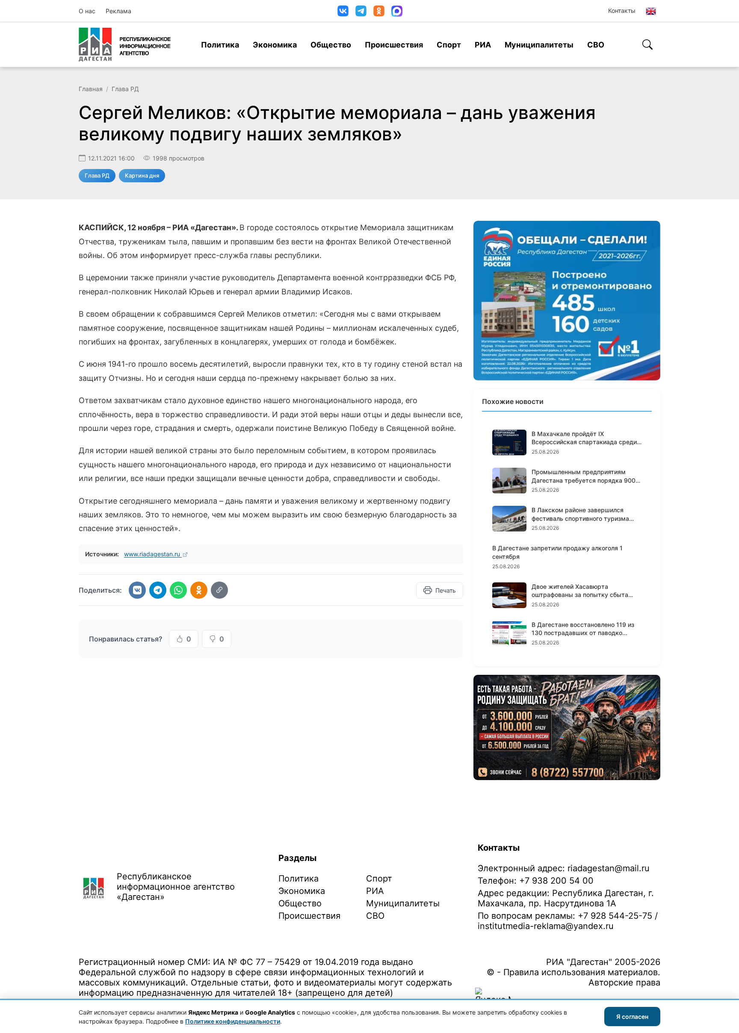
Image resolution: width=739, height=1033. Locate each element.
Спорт (449, 44)
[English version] (651, 11)
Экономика (275, 44)
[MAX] (397, 11)
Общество (330, 44)
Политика (220, 44)
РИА (483, 44)
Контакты (622, 10)
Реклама (118, 11)
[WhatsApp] (178, 590)
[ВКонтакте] (343, 10)
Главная (91, 88)
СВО (595, 44)
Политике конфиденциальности (232, 1021)
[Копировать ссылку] (219, 590)
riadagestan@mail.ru (609, 868)
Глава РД (125, 88)
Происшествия (394, 44)
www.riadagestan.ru (153, 554)
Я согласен (632, 1016)
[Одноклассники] (379, 10)
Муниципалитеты (539, 44)
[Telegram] (361, 10)
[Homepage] (125, 44)
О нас (87, 11)
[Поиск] (647, 44)
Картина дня (142, 175)
